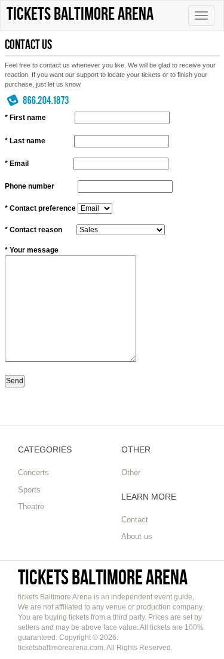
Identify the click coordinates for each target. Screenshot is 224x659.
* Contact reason (33, 230)
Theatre (31, 506)
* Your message (32, 250)
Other (130, 472)
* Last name (25, 141)
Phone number (29, 186)
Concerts (33, 472)
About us (136, 536)
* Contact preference (40, 208)
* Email (17, 163)
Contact (134, 519)
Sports (29, 489)
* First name (25, 117)
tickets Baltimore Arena (103, 577)
